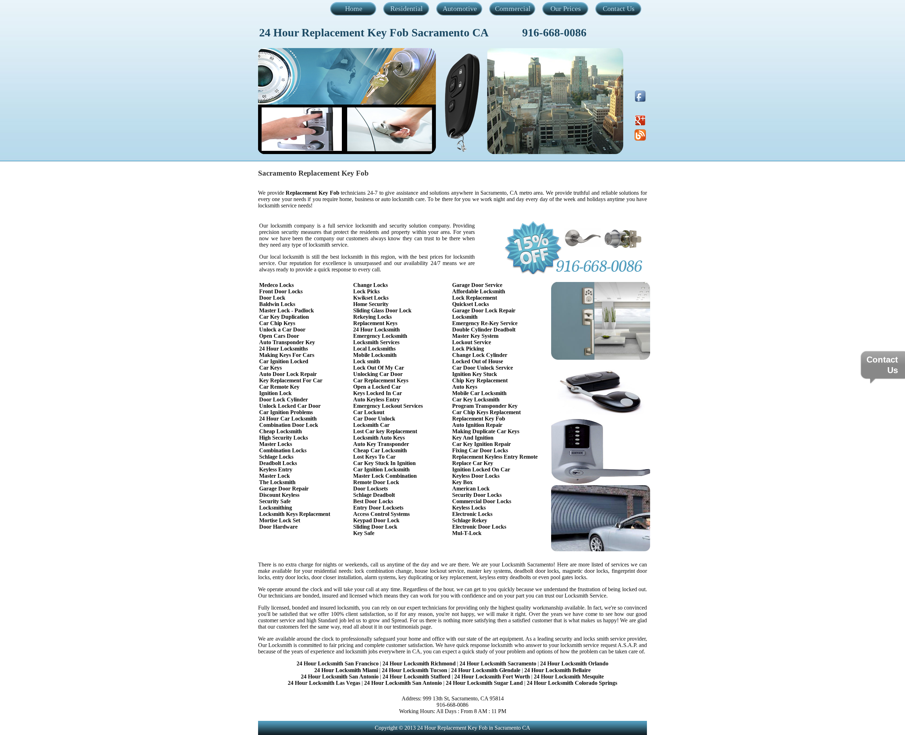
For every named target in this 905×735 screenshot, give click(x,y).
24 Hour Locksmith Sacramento (498, 663)
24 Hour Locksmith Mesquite (569, 677)
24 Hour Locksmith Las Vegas (324, 683)
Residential (406, 8)
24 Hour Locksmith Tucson (414, 670)
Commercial (513, 8)
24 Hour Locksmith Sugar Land (485, 683)
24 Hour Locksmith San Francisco (338, 663)
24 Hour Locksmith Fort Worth (492, 677)
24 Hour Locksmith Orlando (574, 663)
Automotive (460, 8)
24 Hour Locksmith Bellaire (557, 670)
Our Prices (565, 8)
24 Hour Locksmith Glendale (485, 670)
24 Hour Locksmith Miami (346, 670)
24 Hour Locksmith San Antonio (340, 677)
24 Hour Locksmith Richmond (419, 663)
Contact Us (619, 8)
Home (353, 8)
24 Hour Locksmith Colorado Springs (572, 683)
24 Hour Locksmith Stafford (416, 677)
